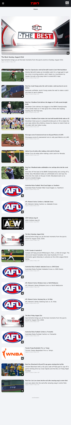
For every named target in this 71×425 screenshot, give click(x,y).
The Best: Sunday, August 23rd (12, 57)
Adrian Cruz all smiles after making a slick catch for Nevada (42, 151)
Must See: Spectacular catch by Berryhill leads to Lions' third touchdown (46, 70)
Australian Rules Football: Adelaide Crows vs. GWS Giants (42, 267)
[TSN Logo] (34, 3)
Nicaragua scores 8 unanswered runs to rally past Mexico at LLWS (44, 135)
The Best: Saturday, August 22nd (34, 234)
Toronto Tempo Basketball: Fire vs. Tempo (37, 348)
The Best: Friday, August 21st (33, 316)
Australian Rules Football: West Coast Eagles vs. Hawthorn (42, 185)
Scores (67, 4)
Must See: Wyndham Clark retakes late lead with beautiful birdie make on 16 (47, 118)
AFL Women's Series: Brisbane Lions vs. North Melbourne (41, 283)
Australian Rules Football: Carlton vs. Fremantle (39, 332)
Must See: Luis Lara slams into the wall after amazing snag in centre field (46, 381)
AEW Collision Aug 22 (31, 218)
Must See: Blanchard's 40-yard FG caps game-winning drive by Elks (44, 364)
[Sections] (3, 3)
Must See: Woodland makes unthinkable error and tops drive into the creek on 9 (46, 168)
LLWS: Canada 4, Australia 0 (33, 250)
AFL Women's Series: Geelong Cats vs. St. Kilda (38, 299)
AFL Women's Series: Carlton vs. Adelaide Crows (39, 202)
